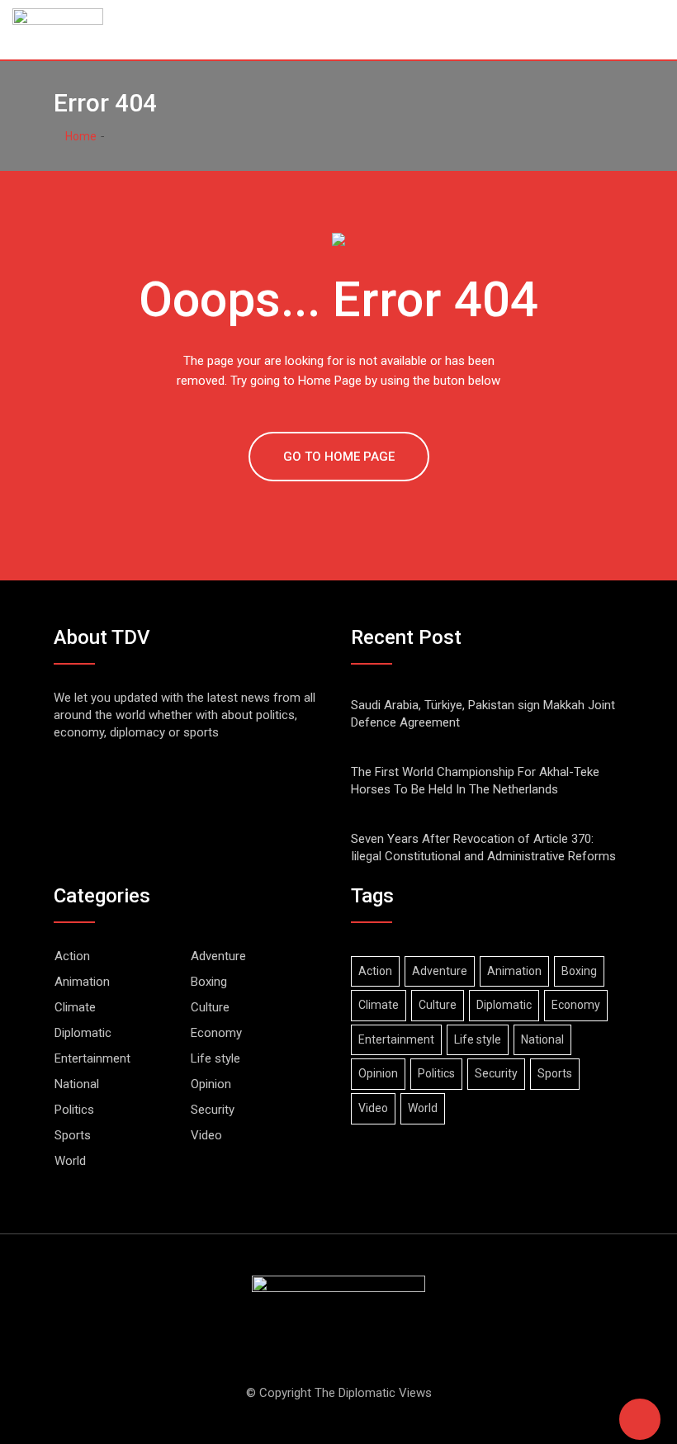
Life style (215, 1058)
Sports (72, 1135)
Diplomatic (82, 1032)
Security (212, 1109)
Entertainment (92, 1058)
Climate (75, 1007)
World (70, 1160)
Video (206, 1135)
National (76, 1084)
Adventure (218, 956)
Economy (216, 1032)
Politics (74, 1109)
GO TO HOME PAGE (339, 456)
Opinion (211, 1084)
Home (80, 136)
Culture (210, 1007)
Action (72, 956)
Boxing (209, 981)
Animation (82, 981)
